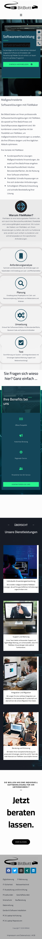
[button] (21, 15)
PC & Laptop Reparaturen (12, 920)
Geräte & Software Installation (14, 910)
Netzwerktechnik (22, 884)
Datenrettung (8, 905)
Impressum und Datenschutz (19, 935)
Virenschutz (7, 900)
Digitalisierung (8, 879)
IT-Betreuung (22, 879)
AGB (33, 935)
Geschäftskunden (23, 895)
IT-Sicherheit (8, 884)
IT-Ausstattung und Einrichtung (15, 889)
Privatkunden (8, 895)
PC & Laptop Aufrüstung (12, 915)
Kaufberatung (20, 900)
